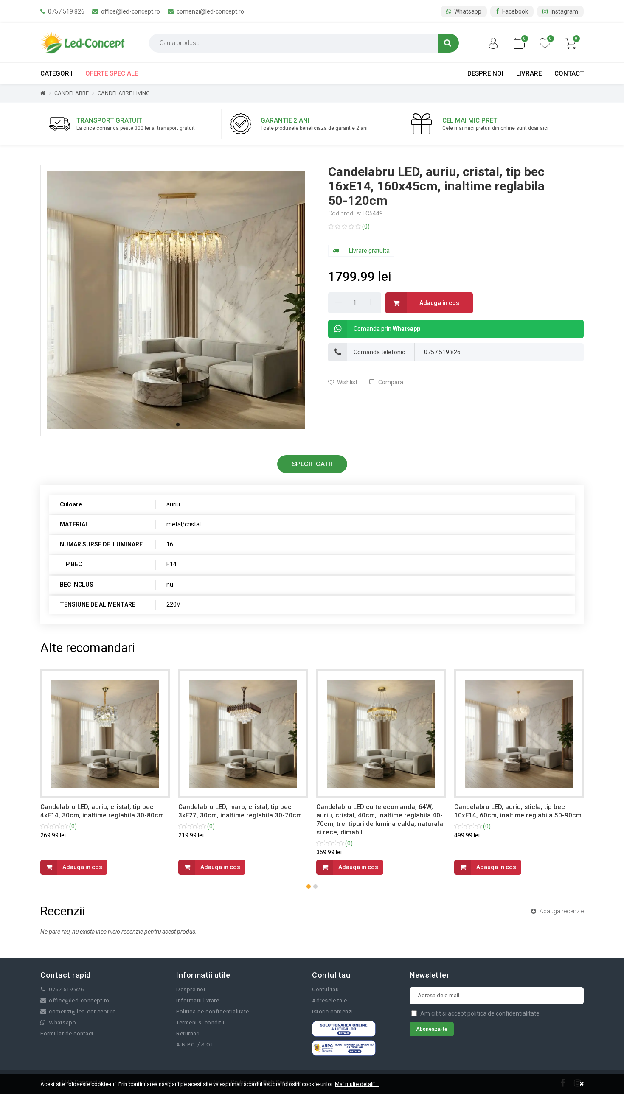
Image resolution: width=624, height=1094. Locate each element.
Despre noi (485, 73)
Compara (390, 382)
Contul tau (325, 989)
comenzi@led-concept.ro (209, 11)
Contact (569, 73)
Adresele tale (329, 1000)
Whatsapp (467, 11)
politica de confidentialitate (503, 1013)
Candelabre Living (124, 93)
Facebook (514, 11)
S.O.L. (208, 1044)
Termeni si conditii (200, 1022)
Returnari (188, 1033)
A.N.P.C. (186, 1044)
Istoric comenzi (332, 1011)
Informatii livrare (197, 1000)
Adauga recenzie (561, 911)
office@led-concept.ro (130, 11)
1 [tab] (178, 425)
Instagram (563, 11)
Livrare (529, 73)
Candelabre (71, 93)
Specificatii (312, 464)
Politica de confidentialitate (212, 1011)
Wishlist (346, 382)
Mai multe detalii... (357, 1084)
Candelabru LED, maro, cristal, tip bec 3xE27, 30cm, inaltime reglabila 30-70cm (102, 811)
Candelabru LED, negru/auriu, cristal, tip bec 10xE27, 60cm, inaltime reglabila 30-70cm (516, 815)
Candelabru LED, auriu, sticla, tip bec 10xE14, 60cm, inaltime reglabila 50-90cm (380, 811)
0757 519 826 (65, 11)
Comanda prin (387, 328)
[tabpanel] (176, 300)
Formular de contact (67, 1033)
